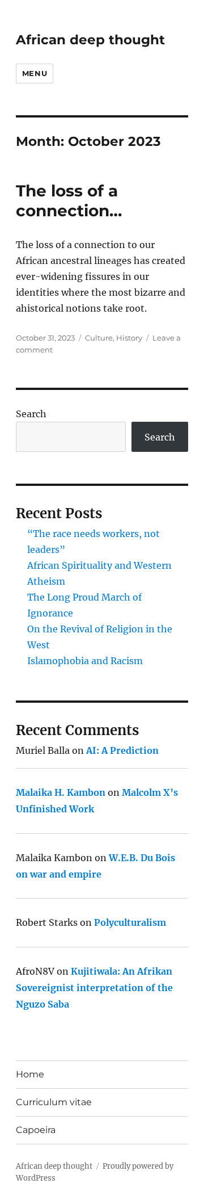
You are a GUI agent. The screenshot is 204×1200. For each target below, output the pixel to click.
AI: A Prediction (122, 750)
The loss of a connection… (69, 200)
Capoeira (36, 1130)
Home (30, 1074)
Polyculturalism (130, 922)
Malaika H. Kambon (60, 792)
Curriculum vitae (54, 1102)
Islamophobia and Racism (85, 660)
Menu (34, 73)
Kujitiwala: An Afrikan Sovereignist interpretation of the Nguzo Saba (94, 988)
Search (31, 413)
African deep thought (90, 40)
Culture (99, 337)
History (129, 337)
